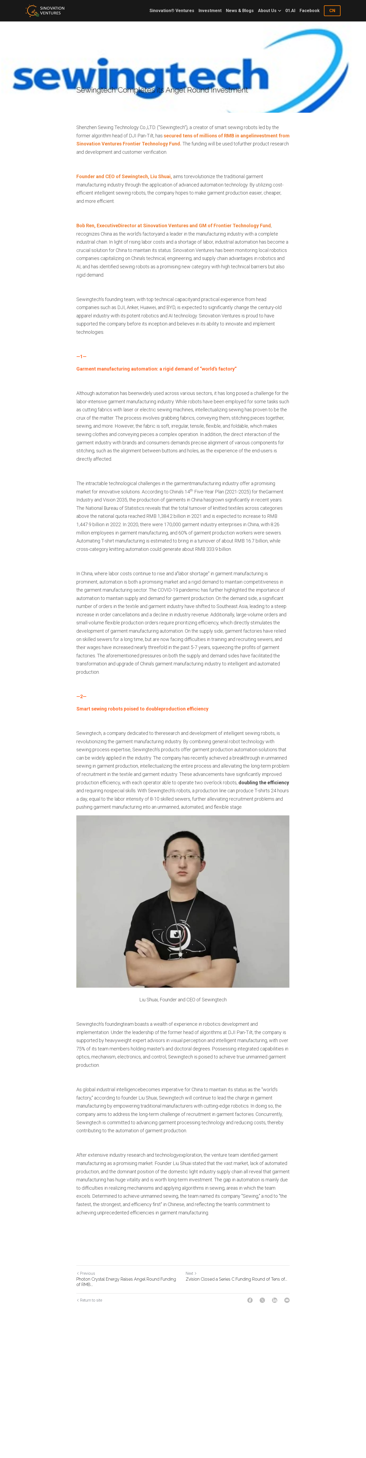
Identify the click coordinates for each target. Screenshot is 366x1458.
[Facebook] (250, 1300)
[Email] (287, 1300)
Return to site (91, 1300)
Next (189, 1273)
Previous (87, 1273)
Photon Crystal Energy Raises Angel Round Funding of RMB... (126, 1282)
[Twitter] (262, 1300)
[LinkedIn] (274, 1300)
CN (332, 10)
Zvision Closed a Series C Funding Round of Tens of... (236, 1279)
